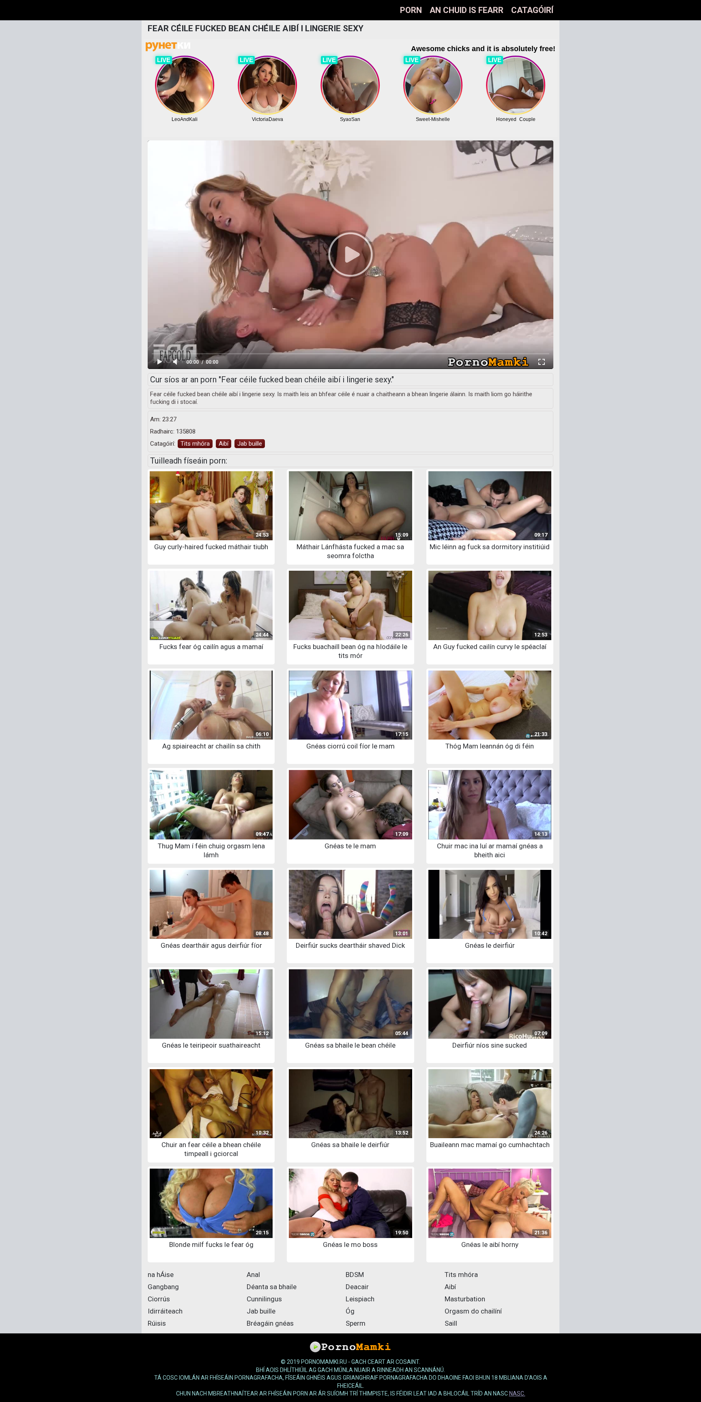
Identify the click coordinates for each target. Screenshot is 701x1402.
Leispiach (360, 1299)
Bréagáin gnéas (270, 1323)
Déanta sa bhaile (272, 1287)
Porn (411, 10)
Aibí (223, 443)
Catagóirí (532, 10)
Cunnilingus (264, 1299)
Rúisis (157, 1323)
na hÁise (161, 1274)
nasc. (517, 1393)
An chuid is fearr (466, 10)
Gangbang (163, 1287)
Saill (451, 1323)
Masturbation (465, 1299)
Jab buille (249, 443)
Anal (253, 1274)
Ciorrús (159, 1299)
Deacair (357, 1287)
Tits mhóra (195, 443)
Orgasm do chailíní (473, 1311)
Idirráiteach (165, 1311)
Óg (350, 1311)
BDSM (355, 1274)
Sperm (356, 1323)
